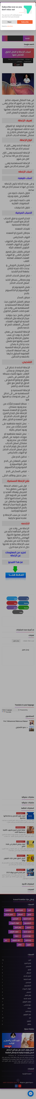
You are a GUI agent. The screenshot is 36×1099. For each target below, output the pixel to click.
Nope (9, 22)
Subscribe (25, 22)
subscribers (10, 26)
